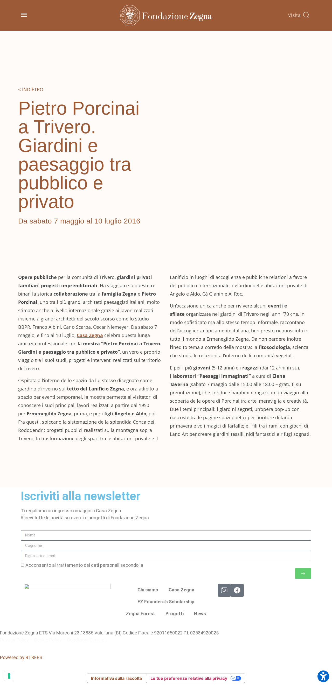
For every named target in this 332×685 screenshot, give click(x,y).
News (200, 613)
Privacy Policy (14, 639)
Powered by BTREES (21, 657)
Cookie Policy (48, 639)
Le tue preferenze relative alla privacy (188, 678)
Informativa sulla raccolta (116, 678)
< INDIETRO (30, 89)
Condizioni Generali (87, 639)
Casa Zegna (181, 589)
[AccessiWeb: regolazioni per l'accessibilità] (323, 676)
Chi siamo (147, 589)
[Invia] (303, 573)
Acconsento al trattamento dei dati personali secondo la (108, 565)
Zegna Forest (140, 613)
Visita (294, 15)
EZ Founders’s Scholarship (165, 601)
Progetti (174, 613)
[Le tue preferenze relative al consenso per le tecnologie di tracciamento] (9, 676)
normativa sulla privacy (168, 565)
